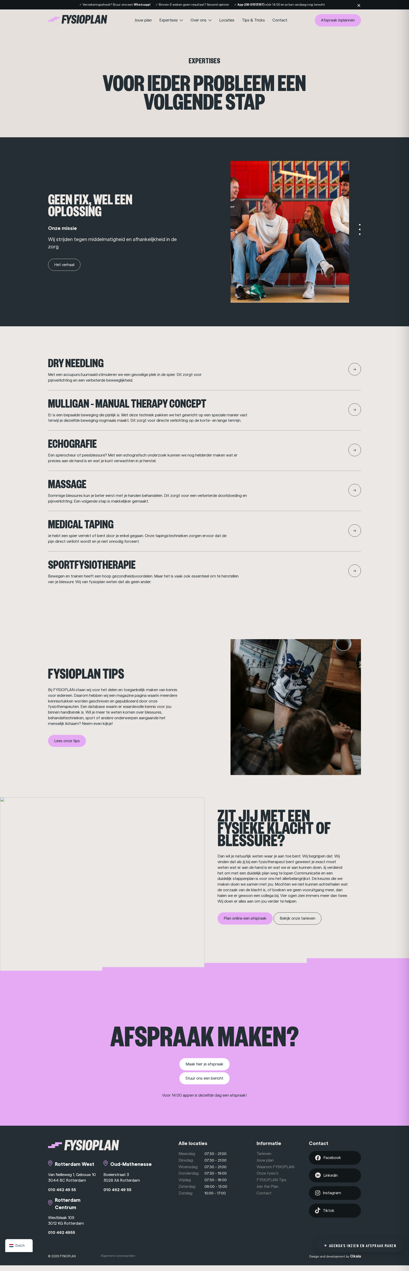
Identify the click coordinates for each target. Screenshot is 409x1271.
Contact (279, 20)
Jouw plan (143, 20)
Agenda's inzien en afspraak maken (362, 1245)
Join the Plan (267, 1187)
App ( (251, 4)
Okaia (355, 1256)
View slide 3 (360, 234)
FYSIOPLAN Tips (271, 1180)
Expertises (169, 20)
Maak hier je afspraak (204, 1064)
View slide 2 (360, 229)
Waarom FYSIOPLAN (275, 1167)
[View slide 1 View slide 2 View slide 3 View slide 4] (296, 232)
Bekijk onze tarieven (297, 918)
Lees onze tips (67, 741)
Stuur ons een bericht (204, 1078)
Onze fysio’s (267, 1173)
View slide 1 (360, 225)
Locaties (226, 20)
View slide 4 (360, 239)
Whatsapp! (142, 4)
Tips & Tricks (253, 20)
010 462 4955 (61, 1233)
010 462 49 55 (62, 1190)
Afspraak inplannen (338, 20)
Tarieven (264, 1154)
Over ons (199, 20)
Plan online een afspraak (245, 918)
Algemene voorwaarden (118, 1255)
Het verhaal (64, 265)
